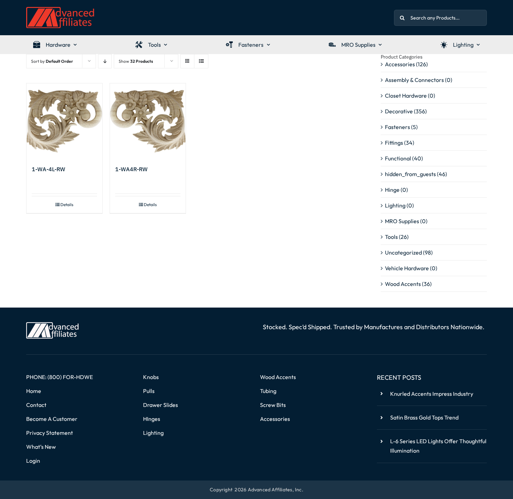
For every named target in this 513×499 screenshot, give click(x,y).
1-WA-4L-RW (48, 169)
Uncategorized (403, 252)
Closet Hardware (406, 95)
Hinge (392, 189)
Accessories (400, 64)
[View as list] (201, 61)
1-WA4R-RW (131, 169)
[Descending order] (105, 61)
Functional (398, 158)
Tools (391, 236)
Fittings (394, 142)
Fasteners (397, 126)
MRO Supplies (402, 221)
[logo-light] (52, 325)
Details (66, 204)
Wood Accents (403, 283)
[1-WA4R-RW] (148, 121)
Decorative (399, 111)
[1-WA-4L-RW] (64, 121)
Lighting (395, 205)
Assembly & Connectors (414, 79)
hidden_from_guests (410, 174)
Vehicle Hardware (407, 268)
